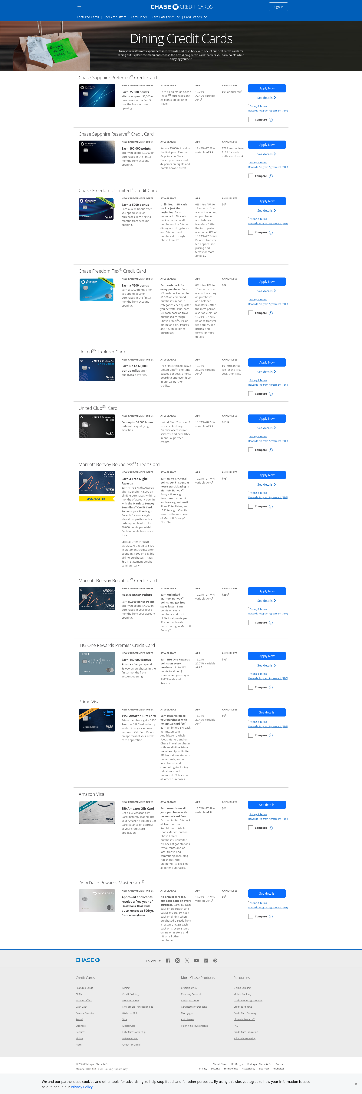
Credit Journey (189, 987)
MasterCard (129, 1025)
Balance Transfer (85, 1013)
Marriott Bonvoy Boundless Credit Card (119, 464)
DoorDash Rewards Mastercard (111, 883)
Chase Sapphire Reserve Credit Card (116, 134)
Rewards (80, 1032)
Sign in (281, 7)
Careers (280, 1064)
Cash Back (81, 1006)
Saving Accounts (190, 1000)
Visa (124, 1019)
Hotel (79, 1044)
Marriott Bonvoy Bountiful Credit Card (118, 580)
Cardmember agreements (248, 1000)
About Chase (220, 1064)
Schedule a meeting (244, 1038)
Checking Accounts (191, 994)
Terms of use (231, 1068)
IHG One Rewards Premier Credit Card (117, 645)
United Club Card (98, 408)
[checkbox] (257, 119)
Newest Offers (84, 1000)
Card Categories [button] (167, 17)
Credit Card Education (246, 1032)
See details (267, 97)
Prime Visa (89, 701)
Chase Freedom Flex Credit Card (112, 271)
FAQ (236, 1025)
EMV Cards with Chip (134, 1032)
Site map (264, 1068)
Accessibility (248, 1068)
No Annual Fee (130, 1000)
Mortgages (187, 1013)
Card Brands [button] (196, 17)
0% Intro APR (129, 1013)
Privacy (203, 1068)
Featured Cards (89, 17)
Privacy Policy (82, 1087)
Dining (126, 987)
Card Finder (140, 17)
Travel (79, 1019)
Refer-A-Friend (130, 1038)
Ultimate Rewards (244, 1019)
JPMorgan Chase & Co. (259, 1064)
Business (81, 1025)
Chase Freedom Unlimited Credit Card (118, 190)
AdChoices (278, 1068)
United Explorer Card (102, 351)
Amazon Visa (91, 794)
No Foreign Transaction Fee (137, 1006)
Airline (79, 1038)
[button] (355, 1084)
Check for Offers (116, 17)
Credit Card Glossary (245, 1013)
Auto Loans (187, 1019)
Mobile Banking (242, 994)
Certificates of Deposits (194, 1006)
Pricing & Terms (258, 106)
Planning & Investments (194, 1025)
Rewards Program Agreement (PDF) (268, 110)
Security (215, 1068)
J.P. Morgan (237, 1064)
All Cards (80, 994)
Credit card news (243, 1006)
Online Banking (242, 987)
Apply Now (272, 88)
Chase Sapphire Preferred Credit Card (118, 77)
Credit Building (130, 994)
